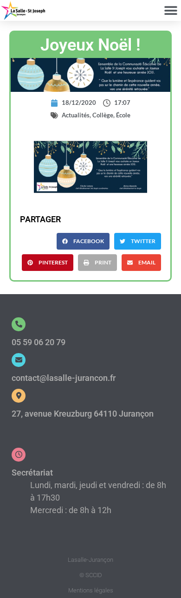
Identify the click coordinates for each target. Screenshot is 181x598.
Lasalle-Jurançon (90, 559)
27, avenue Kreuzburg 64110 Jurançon (83, 413)
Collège (102, 115)
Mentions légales (90, 590)
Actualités (76, 115)
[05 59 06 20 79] (19, 324)
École (123, 115)
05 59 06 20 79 (38, 342)
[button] (170, 10)
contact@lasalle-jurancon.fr (64, 378)
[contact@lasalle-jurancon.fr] (19, 360)
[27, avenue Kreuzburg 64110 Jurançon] (19, 396)
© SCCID (90, 575)
